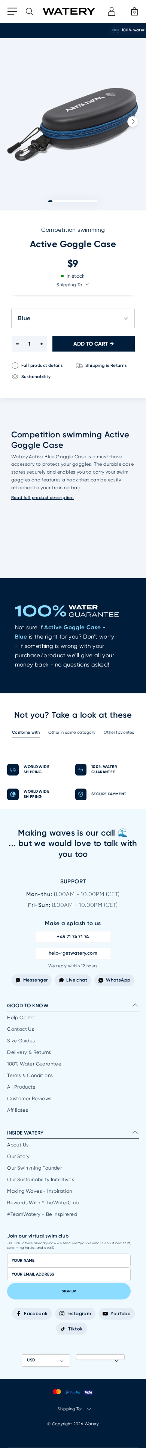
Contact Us (20, 1029)
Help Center (21, 1017)
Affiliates (17, 1110)
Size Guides (21, 1040)
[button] (133, 121)
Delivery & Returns (29, 1052)
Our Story (18, 1156)
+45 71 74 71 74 (73, 936)
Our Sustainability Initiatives (40, 1179)
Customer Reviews (29, 1098)
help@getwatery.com (73, 953)
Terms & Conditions (30, 1075)
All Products (21, 1087)
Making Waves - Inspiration (39, 1191)
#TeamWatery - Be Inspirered (42, 1214)
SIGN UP (69, 1291)
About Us (17, 1145)
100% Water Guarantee (34, 1064)
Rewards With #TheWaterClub (43, 1202)
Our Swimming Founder (34, 1168)
